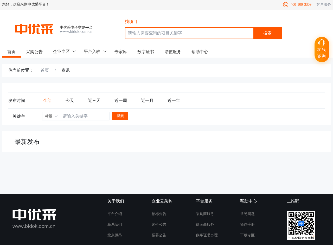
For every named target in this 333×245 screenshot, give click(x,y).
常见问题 (247, 214)
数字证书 (145, 52)
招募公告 (159, 235)
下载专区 (247, 235)
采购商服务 (205, 214)
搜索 (267, 33)
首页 (11, 52)
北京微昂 (114, 235)
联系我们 (114, 224)
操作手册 (247, 224)
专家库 (120, 52)
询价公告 (159, 224)
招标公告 (159, 214)
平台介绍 (114, 214)
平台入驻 (92, 51)
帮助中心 (199, 52)
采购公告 (34, 52)
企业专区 (61, 51)
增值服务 (172, 52)
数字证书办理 (207, 235)
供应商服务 (205, 224)
